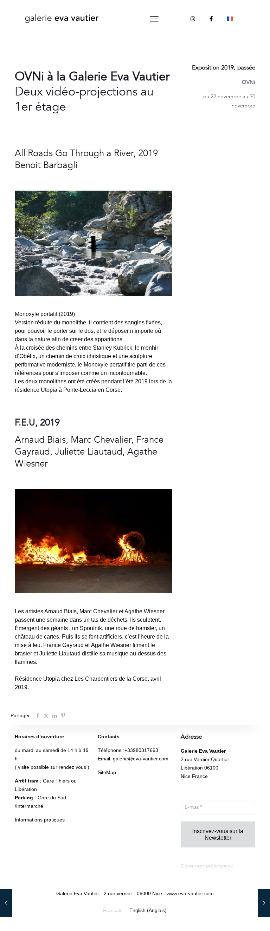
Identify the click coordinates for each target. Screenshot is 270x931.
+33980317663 (141, 750)
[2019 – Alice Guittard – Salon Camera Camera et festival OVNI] (6, 903)
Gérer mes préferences (207, 866)
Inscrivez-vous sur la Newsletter (217, 834)
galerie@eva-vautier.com (140, 758)
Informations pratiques (40, 820)
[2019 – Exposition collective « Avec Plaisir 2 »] (264, 903)
